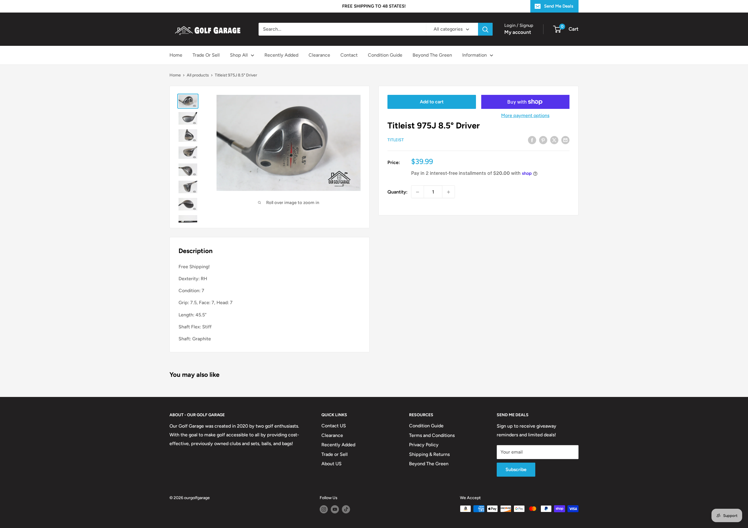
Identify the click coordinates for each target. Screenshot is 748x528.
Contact (349, 55)
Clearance (319, 55)
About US (331, 463)
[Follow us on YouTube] (335, 509)
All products (198, 75)
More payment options (525, 115)
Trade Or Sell (206, 55)
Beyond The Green (432, 55)
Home (175, 55)
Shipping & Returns (429, 454)
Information (474, 55)
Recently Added (281, 55)
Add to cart (432, 101)
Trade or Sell (334, 454)
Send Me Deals (558, 6)
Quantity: (397, 192)
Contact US (333, 425)
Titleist (395, 140)
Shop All (239, 55)
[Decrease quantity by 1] (417, 192)
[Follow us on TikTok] (346, 509)
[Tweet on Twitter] (554, 139)
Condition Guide (385, 55)
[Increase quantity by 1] (448, 192)
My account (517, 32)
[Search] (485, 29)
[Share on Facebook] (532, 139)
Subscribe (516, 469)
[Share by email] (565, 139)
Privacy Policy (424, 444)
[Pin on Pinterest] (543, 139)
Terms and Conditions (432, 435)
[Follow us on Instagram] (324, 509)
